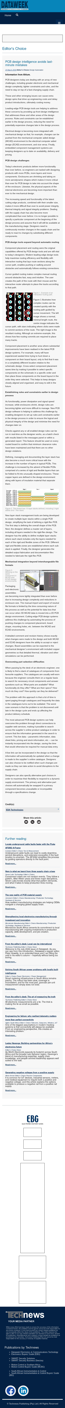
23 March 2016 (10, 70)
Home (8, 15)
